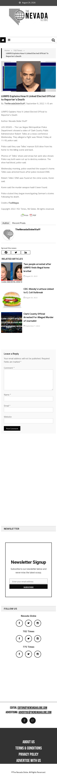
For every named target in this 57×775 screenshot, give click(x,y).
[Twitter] (15, 252)
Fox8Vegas (14, 202)
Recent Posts (18, 223)
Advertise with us (28, 760)
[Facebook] (6, 252)
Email (7, 405)
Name (7, 394)
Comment (9, 367)
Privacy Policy (28, 754)
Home (7, 50)
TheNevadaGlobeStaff (14, 103)
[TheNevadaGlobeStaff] (8, 234)
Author (5, 223)
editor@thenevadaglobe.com (32, 707)
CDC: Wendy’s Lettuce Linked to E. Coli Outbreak (39, 290)
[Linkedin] (25, 252)
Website (8, 416)
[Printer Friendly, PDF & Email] (28, 215)
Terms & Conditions (28, 748)
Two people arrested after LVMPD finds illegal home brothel (37, 267)
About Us (29, 742)
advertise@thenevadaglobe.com (35, 712)
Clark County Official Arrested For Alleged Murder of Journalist (39, 317)
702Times (17, 50)
